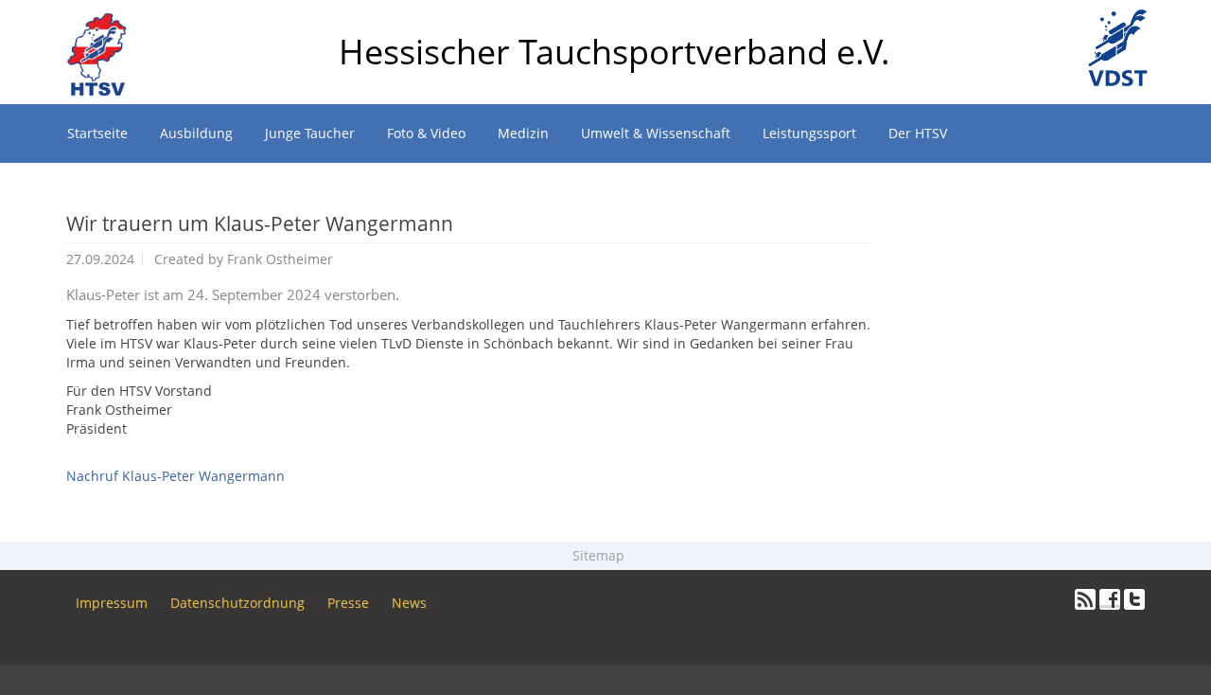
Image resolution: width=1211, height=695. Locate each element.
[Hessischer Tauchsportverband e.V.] (104, 23)
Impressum (112, 603)
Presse (348, 603)
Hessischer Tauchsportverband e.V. (614, 51)
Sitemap (600, 555)
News (409, 603)
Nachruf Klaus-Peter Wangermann (175, 476)
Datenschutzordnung (237, 603)
